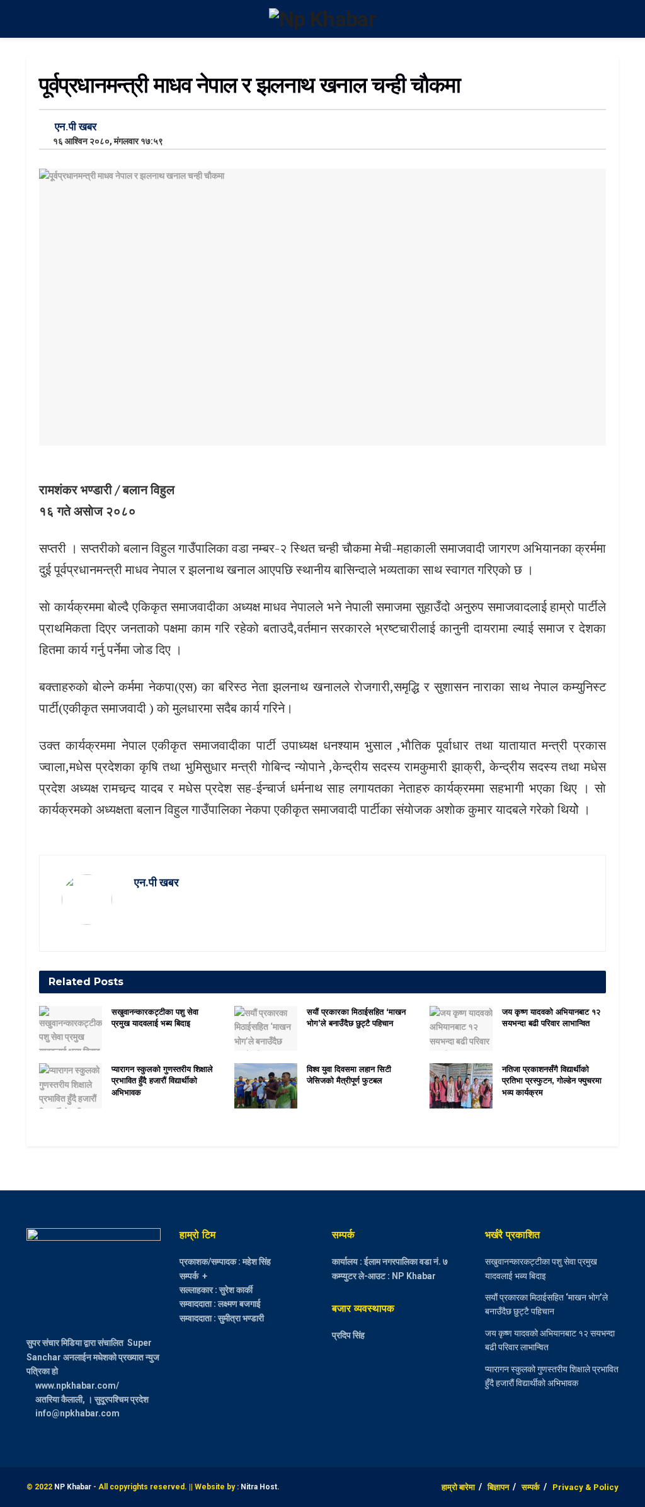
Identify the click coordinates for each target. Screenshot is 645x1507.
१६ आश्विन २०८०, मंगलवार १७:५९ (105, 141)
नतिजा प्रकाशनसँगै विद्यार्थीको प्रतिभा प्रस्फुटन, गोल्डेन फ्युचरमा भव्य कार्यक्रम (552, 1080)
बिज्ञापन (498, 1487)
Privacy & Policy (585, 1487)
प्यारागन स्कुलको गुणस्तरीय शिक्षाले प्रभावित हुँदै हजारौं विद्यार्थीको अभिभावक (162, 1080)
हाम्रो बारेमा (458, 1487)
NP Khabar (72, 1486)
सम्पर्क (531, 1487)
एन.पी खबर (75, 126)
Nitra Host (259, 1486)
